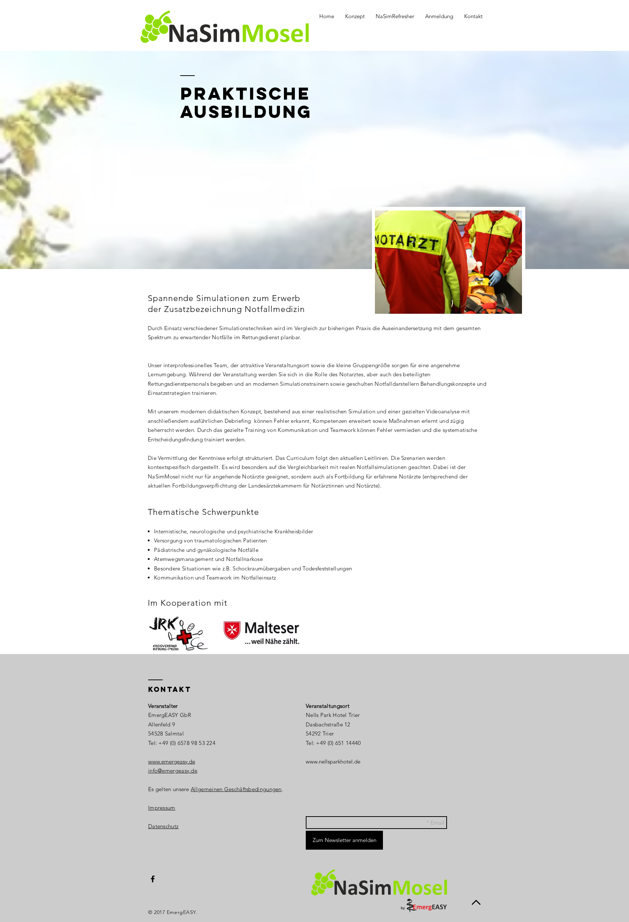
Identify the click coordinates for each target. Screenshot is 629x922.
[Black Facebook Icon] (152, 878)
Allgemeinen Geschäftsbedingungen (236, 789)
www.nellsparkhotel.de (333, 761)
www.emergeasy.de (171, 761)
